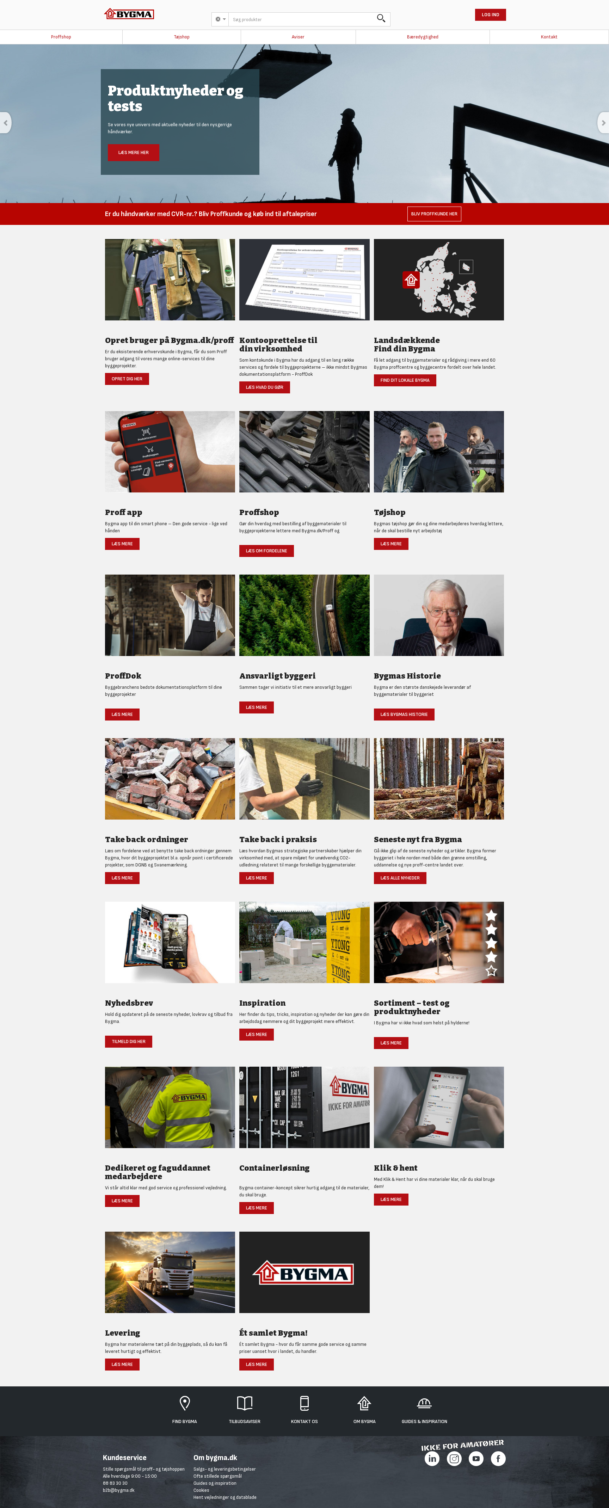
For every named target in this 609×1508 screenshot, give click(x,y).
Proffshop (61, 37)
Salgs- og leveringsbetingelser (224, 1469)
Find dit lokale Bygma (405, 380)
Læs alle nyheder (400, 878)
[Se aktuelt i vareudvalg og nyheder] (439, 946)
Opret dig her (127, 379)
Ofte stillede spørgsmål (217, 1476)
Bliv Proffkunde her (434, 214)
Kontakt (549, 37)
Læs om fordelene (266, 551)
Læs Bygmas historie (404, 714)
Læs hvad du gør (264, 387)
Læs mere (122, 544)
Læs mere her (133, 152)
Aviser (298, 37)
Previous (6, 122)
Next (603, 122)
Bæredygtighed (422, 37)
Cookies (201, 1490)
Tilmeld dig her (129, 1041)
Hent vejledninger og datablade (225, 1497)
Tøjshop (182, 37)
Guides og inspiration (214, 1483)
